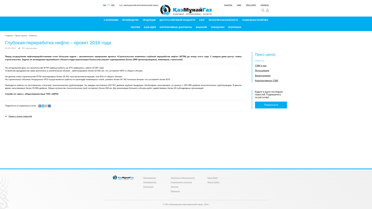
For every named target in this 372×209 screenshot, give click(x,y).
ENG (113, 5)
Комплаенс (234, 27)
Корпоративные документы (176, 27)
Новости (33, 35)
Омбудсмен (217, 27)
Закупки (135, 27)
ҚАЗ (104, 5)
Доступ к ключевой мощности (177, 20)
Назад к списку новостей (20, 116)
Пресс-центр (21, 35)
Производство (130, 20)
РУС (108, 5)
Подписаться (271, 105)
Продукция (149, 20)
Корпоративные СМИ (266, 80)
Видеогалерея (263, 75)
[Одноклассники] (46, 106)
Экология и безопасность (223, 20)
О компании (111, 20)
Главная (9, 35)
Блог (202, 20)
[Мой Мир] (49, 106)
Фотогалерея (262, 70)
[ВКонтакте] (40, 106)
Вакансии (201, 27)
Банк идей (150, 27)
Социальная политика (255, 20)
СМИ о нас (261, 65)
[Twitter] (43, 106)
